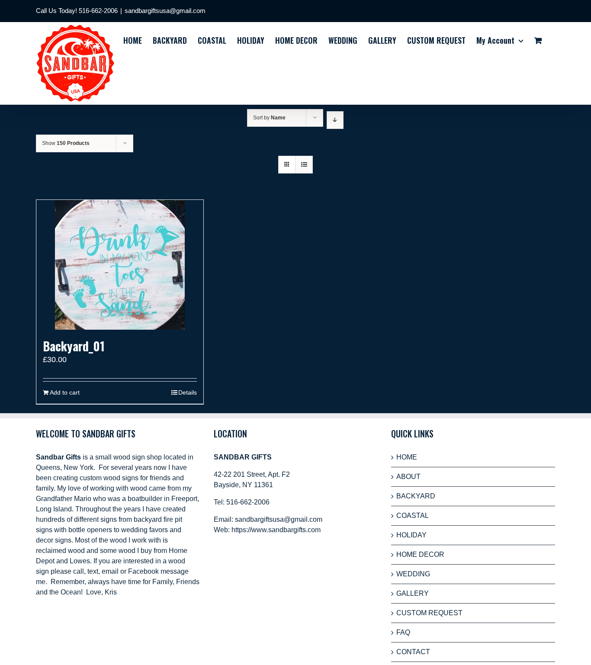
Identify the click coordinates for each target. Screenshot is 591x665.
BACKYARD (415, 496)
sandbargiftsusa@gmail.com (165, 10)
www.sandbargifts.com (286, 529)
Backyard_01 (74, 346)
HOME (406, 457)
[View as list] (304, 164)
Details (187, 392)
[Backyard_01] (119, 265)
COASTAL (412, 515)
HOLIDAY (411, 535)
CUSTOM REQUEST (429, 613)
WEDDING (413, 574)
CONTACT (413, 651)
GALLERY (412, 593)
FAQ (403, 632)
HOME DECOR (420, 554)
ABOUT (408, 476)
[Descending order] (335, 120)
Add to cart (65, 392)
